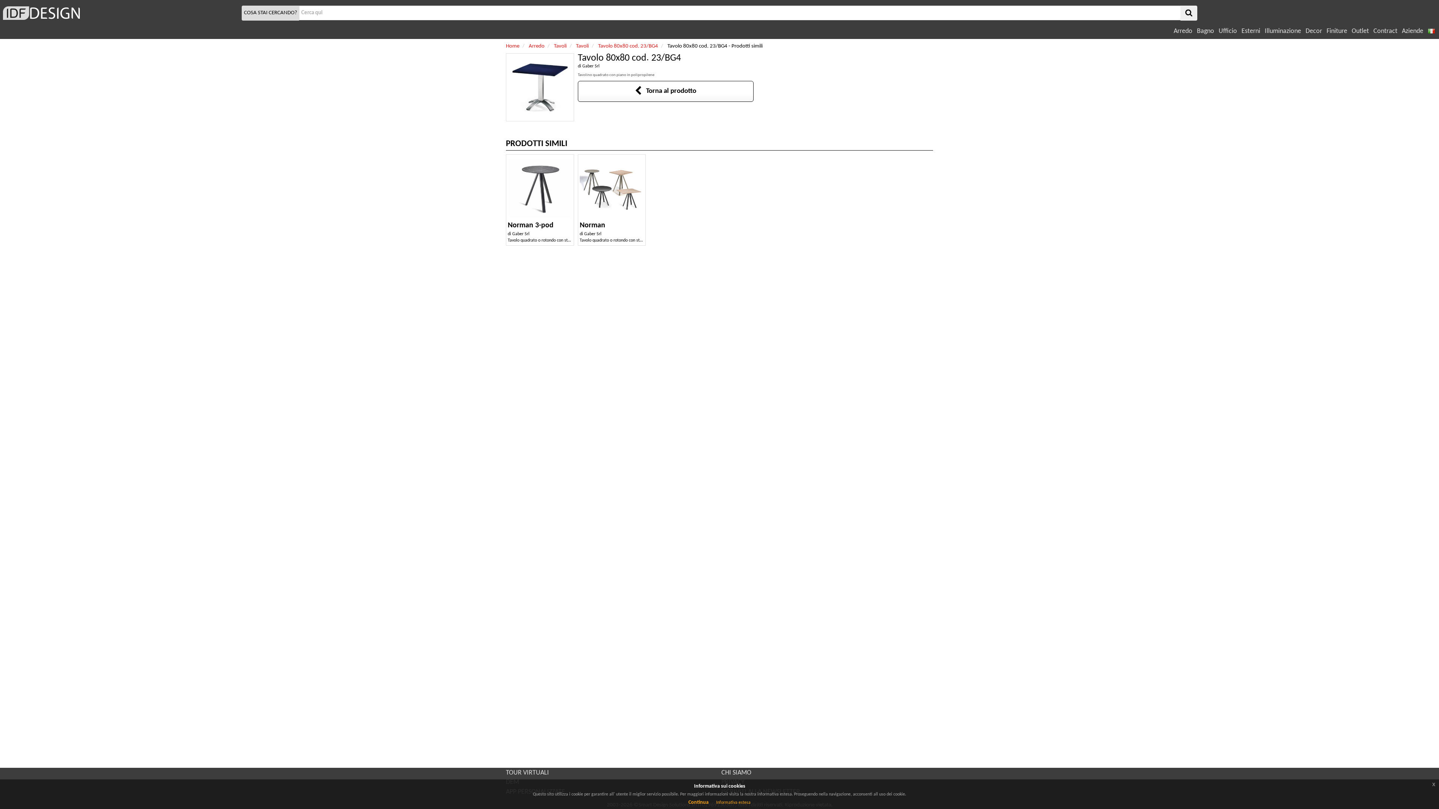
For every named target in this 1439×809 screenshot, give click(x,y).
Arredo (1183, 31)
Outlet (1360, 31)
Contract (1385, 31)
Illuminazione (1283, 31)
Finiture (1337, 31)
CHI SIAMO (736, 772)
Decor (1314, 31)
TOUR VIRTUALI (527, 772)
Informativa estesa (733, 802)
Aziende (1412, 31)
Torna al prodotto (669, 91)
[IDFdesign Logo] (120, 13)
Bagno (1205, 31)
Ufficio (1228, 31)
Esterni (1251, 31)
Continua (698, 802)
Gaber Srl (591, 66)
